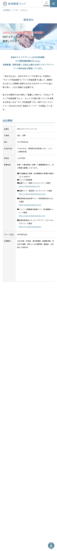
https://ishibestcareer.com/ (30, 186)
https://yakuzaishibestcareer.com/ (33, 194)
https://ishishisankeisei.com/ (30, 205)
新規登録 (46, 6)
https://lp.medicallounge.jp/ (30, 226)
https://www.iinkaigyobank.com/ (32, 215)
